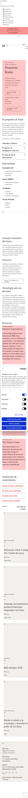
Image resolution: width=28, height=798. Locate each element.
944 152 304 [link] (8, 103)
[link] (0, 3)
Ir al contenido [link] (3, 1)
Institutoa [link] (7, 259)
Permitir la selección (14, 423)
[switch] (24, 399)
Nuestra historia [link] (10, 750)
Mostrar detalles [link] (19, 414)
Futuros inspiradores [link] (12, 329)
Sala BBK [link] (13, 769)
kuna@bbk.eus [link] (8, 101)
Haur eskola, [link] (8, 769)
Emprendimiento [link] (6, 761)
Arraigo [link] (4, 750)
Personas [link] (7, 758)
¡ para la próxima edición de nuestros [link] (13, 30)
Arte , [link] (3, 758)
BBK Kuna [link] (5, 767)
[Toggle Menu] (3, 46)
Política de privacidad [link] (17, 777)
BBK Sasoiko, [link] (11, 767)
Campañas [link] (4, 752)
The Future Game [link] (11, 442)
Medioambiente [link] (14, 758)
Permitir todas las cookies (14, 419)
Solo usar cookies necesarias (14, 428)
